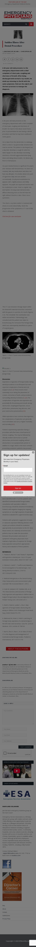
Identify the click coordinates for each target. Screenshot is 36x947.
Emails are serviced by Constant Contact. (18, 482)
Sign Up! (18, 488)
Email (6, 466)
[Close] (33, 452)
